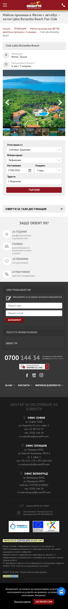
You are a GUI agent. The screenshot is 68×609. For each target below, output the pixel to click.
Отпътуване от (15, 145)
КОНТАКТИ (24, 385)
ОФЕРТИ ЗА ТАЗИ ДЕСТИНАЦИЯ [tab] (25, 209)
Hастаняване (14, 165)
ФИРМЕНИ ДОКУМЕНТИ (48, 385)
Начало (6, 28)
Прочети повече (22, 601)
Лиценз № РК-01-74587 (37, 505)
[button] (60, 102)
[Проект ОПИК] (46, 527)
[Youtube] (34, 376)
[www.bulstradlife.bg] (23, 541)
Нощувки (40, 165)
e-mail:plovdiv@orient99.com (34, 464)
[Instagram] (41, 376)
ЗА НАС (9, 385)
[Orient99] (34, 5)
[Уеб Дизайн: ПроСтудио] (10, 576)
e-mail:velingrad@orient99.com (34, 492)
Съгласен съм (43, 601)
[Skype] (34, 368)
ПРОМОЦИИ (20, 28)
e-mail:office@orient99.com (34, 436)
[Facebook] (27, 376)
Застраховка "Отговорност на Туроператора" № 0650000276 (38, 513)
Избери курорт (15, 155)
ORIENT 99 (11, 343)
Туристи (11, 176)
